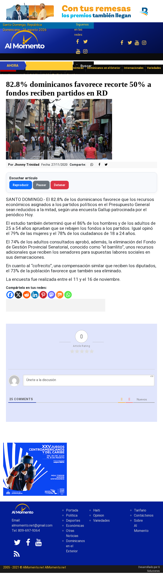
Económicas (75, 526)
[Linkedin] (35, 294)
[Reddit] (26, 294)
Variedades (101, 520)
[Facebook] (10, 294)
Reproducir (21, 185)
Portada (72, 510)
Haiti (96, 510)
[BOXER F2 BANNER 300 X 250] (35, 469)
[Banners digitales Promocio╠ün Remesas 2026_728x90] (81, 11)
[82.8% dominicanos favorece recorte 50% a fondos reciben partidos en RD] (59, 129)
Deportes (73, 520)
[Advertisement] (55, 305)
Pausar (41, 185)
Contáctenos (143, 515)
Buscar (86, 66)
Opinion (98, 515)
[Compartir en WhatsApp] (90, 164)
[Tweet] (104, 164)
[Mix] (59, 294)
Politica (71, 515)
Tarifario (140, 510)
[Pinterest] (43, 294)
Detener (59, 185)
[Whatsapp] (68, 294)
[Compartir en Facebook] (97, 164)
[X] (18, 294)
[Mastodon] (51, 294)
